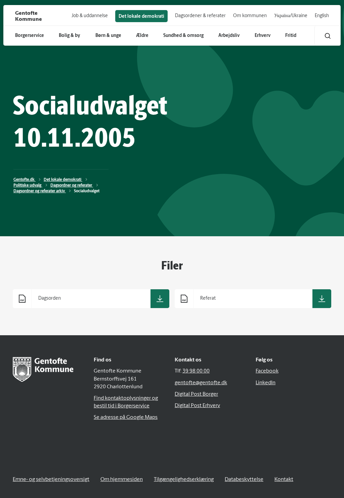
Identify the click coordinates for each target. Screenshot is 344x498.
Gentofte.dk (24, 180)
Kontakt (283, 479)
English (322, 15)
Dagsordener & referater (200, 15)
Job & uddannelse (90, 15)
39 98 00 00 (196, 371)
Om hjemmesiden (121, 479)
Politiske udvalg (27, 186)
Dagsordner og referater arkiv (39, 191)
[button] (328, 36)
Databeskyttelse (244, 479)
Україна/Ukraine (290, 15)
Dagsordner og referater (71, 186)
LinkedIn (265, 383)
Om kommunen (250, 15)
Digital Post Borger (196, 394)
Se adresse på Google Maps (126, 417)
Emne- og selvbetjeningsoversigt (51, 479)
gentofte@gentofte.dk (201, 383)
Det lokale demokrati (141, 16)
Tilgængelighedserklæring (184, 479)
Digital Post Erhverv (197, 405)
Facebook (267, 371)
